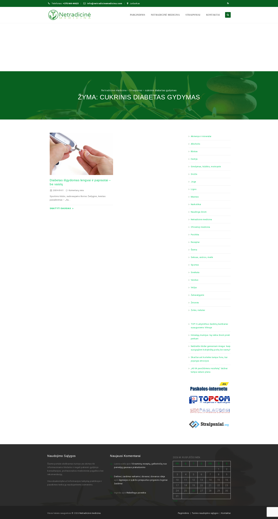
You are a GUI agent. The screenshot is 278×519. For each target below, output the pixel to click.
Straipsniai (192, 15)
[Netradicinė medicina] (69, 15)
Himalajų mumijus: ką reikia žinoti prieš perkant (210, 337)
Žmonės (195, 302)
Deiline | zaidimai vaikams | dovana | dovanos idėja (139, 476)
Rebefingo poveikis (136, 492)
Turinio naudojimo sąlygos (205, 513)
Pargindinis (137, 15)
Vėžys (194, 287)
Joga (193, 181)
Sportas (195, 265)
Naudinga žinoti (199, 212)
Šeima (194, 249)
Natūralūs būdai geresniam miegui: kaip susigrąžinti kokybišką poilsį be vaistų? (211, 348)
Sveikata (195, 272)
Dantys (194, 159)
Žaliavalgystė (197, 295)
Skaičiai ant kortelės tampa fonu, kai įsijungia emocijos (209, 359)
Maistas (195, 197)
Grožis (194, 174)
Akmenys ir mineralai (201, 136)
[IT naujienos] (210, 399)
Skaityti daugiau (60, 208)
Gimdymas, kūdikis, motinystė (206, 166)
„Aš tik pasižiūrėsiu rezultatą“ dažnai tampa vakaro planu (209, 370)
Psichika (195, 234)
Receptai (195, 242)
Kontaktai (213, 15)
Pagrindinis (183, 513)
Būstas (194, 151)
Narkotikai (196, 204)
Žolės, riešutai (198, 310)
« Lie (175, 501)
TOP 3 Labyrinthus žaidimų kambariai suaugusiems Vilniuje (209, 326)
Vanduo (195, 280)
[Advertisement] (139, 47)
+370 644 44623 (71, 3)
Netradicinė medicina (165, 15)
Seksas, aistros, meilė (202, 257)
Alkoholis (195, 144)
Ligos (194, 189)
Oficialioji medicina (200, 227)
